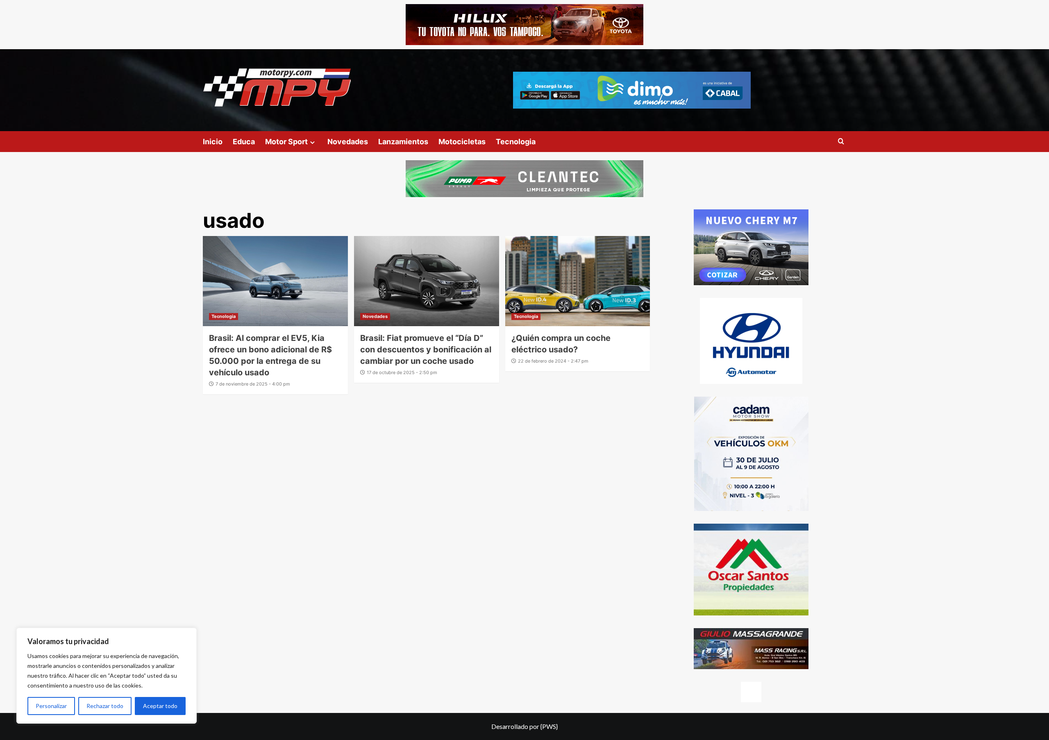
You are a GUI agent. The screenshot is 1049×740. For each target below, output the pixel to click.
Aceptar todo (160, 705)
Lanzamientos (403, 141)
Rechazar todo (104, 705)
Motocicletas (462, 141)
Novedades (347, 141)
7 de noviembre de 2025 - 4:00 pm (253, 384)
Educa (244, 141)
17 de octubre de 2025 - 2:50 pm (402, 372)
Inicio (213, 141)
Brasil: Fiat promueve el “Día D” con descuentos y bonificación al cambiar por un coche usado (425, 349)
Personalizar (51, 705)
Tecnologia (516, 141)
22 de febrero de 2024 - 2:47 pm (553, 361)
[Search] (841, 141)
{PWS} (549, 726)
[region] (106, 676)
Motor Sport (286, 141)
